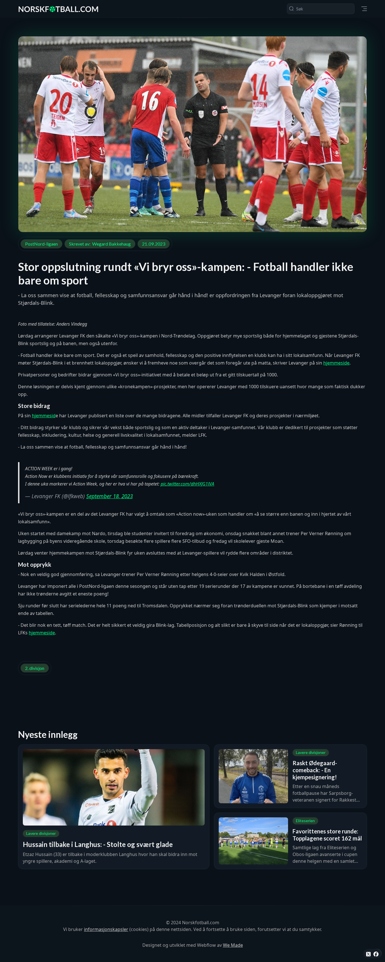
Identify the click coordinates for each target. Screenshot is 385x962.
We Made (233, 945)
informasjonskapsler (106, 929)
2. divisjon (34, 668)
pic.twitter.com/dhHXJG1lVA (187, 484)
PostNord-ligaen (41, 243)
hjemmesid (44, 415)
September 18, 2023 (109, 496)
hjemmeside (336, 363)
